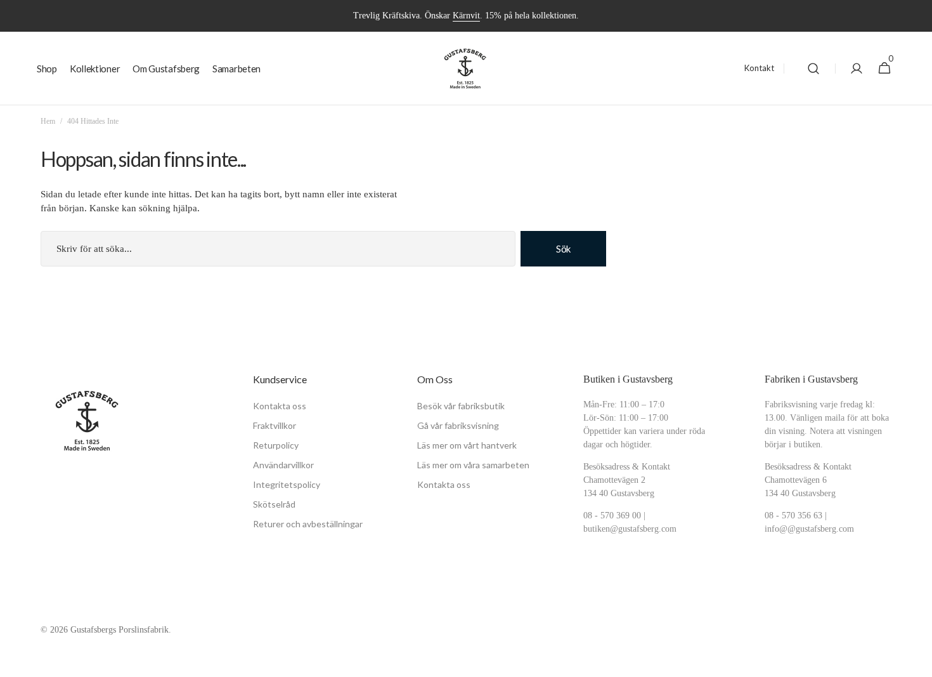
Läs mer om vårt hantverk (467, 445)
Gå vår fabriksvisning (458, 425)
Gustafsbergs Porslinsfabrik (119, 629)
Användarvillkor (283, 464)
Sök (563, 248)
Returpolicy (276, 445)
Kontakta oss (279, 405)
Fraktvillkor (274, 425)
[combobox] (278, 248)
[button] (813, 68)
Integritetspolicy (286, 484)
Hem (48, 121)
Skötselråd (274, 504)
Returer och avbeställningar (308, 523)
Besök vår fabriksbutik (461, 405)
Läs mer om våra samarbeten (473, 464)
